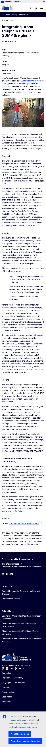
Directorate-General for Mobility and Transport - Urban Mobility (22, 625)
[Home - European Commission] (7, 7)
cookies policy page (17, 720)
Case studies (9, 21)
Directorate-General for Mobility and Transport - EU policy (22, 640)
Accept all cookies (20, 734)
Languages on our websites (13, 682)
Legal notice (7, 697)
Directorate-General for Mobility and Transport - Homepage (22, 617)
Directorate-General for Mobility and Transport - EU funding (22, 632)
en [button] (30, 7)
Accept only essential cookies (25, 741)
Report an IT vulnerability (12, 678)
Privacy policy (8, 692)
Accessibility (7, 701)
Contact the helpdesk (11, 598)
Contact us (6, 673)
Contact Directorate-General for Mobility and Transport (21, 592)
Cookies (5, 687)
